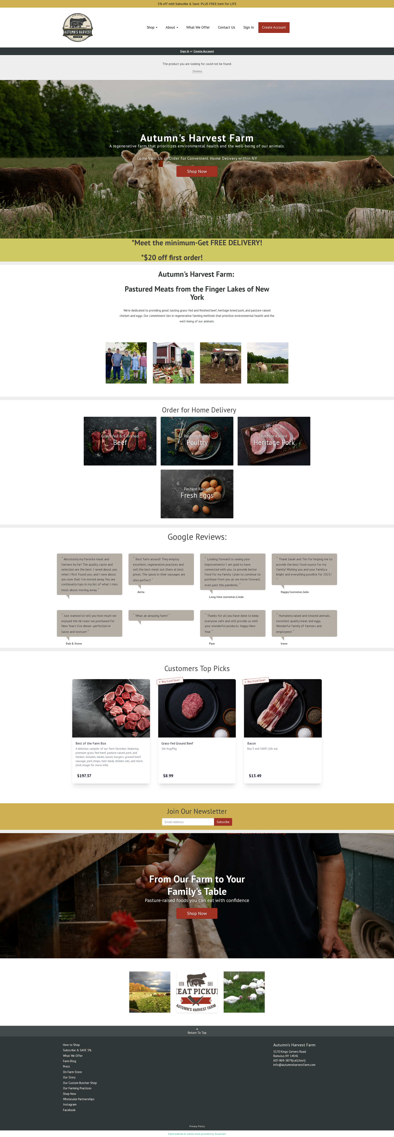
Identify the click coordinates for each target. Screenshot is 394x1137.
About (171, 27)
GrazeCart (220, 1133)
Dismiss (197, 71)
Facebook (69, 1110)
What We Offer (198, 27)
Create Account (274, 27)
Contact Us (226, 27)
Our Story (69, 1077)
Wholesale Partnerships (78, 1099)
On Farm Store (72, 1072)
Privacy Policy (197, 1126)
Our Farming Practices (77, 1088)
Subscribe (223, 822)
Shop (151, 27)
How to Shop (71, 1045)
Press (66, 1066)
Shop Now (197, 171)
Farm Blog (69, 1061)
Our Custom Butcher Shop (80, 1083)
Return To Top (197, 1033)
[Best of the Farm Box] (111, 708)
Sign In (248, 27)
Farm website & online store (184, 1133)
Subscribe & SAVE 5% (77, 1050)
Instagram (70, 1104)
